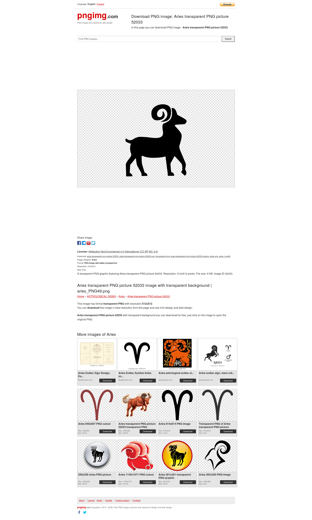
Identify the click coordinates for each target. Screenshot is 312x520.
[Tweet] (93, 243)
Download (107, 380)
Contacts (136, 500)
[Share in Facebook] (79, 243)
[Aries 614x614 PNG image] (177, 405)
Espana (100, 4)
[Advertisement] (156, 67)
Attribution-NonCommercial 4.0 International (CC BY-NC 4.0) (123, 251)
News (99, 500)
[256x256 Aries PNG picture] (96, 455)
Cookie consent (122, 500)
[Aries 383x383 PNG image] (217, 455)
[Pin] (89, 243)
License (91, 500)
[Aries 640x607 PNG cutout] (97, 405)
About (81, 500)
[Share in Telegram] (84, 243)
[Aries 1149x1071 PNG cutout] (137, 456)
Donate (108, 500)
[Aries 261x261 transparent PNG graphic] (177, 455)
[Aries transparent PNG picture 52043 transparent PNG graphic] (137, 405)
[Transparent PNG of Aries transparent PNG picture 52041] (217, 405)
